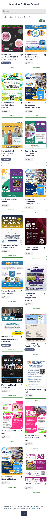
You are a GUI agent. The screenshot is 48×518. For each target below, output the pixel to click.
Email (36, 400)
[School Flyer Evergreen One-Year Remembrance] (12, 229)
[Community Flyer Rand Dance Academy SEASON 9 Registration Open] (12, 38)
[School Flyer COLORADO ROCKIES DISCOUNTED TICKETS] (36, 277)
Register (12, 67)
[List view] (44, 20)
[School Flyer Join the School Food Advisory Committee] (36, 135)
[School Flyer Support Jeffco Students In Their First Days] (36, 38)
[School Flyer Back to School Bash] (36, 468)
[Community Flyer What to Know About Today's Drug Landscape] (12, 321)
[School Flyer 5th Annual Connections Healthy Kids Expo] (36, 87)
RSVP (12, 116)
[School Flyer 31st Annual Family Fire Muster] (12, 369)
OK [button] (24, 513)
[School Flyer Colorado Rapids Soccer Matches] (36, 231)
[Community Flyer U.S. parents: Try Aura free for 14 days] (36, 328)
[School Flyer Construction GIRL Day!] (12, 415)
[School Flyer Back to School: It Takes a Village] (12, 275)
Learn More (12, 164)
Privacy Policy (35, 508)
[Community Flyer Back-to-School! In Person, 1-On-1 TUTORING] (12, 135)
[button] (5, 17)
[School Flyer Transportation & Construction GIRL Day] (36, 419)
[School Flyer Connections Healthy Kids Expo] (12, 461)
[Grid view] (41, 20)
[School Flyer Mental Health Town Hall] (36, 374)
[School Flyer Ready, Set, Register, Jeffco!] (12, 183)
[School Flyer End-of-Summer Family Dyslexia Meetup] (12, 87)
